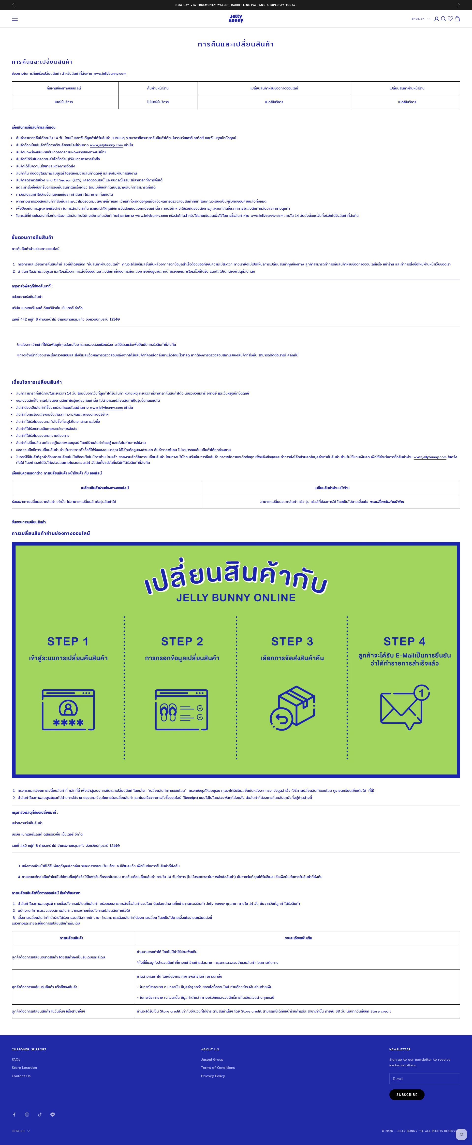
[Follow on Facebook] (14, 1114)
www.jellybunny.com (106, 145)
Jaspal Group (212, 1059)
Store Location (24, 1067)
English (418, 18)
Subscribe (407, 1094)
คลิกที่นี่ (74, 790)
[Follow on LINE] (52, 1114)
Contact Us (21, 1076)
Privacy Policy (213, 1076)
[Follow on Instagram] (27, 1114)
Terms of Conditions (218, 1067)
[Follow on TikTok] (39, 1114)
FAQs (16, 1059)
